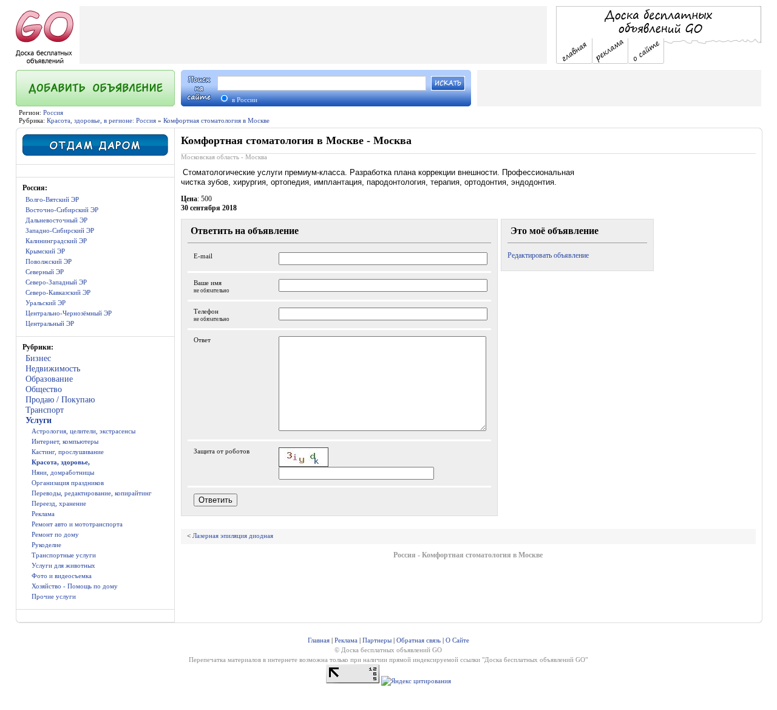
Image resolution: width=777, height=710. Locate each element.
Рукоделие (46, 544)
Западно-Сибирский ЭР (59, 230)
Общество (43, 389)
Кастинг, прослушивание (68, 451)
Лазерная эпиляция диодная (232, 535)
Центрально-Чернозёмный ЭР (68, 313)
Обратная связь (418, 640)
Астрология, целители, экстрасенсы (83, 431)
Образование (49, 379)
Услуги (38, 420)
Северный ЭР (44, 271)
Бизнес (38, 358)
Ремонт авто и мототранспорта (77, 524)
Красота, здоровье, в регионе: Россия (101, 120)
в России (243, 99)
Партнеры (377, 640)
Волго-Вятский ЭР (52, 199)
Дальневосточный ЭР (56, 220)
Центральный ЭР (49, 323)
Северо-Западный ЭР (56, 282)
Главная (319, 640)
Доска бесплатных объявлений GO (534, 659)
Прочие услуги (54, 596)
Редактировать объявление (548, 255)
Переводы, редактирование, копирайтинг (92, 493)
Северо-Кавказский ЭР (57, 292)
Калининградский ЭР (56, 240)
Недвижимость (52, 368)
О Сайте (457, 640)
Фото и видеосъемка (62, 575)
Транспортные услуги (64, 555)
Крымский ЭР (45, 251)
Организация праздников (68, 482)
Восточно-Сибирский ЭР (61, 209)
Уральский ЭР (45, 302)
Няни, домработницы (63, 472)
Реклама (43, 513)
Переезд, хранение (59, 503)
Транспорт (44, 410)
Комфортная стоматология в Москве (216, 120)
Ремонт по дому (55, 534)
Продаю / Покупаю (60, 399)
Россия (53, 112)
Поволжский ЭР (48, 261)
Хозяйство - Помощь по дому (75, 586)
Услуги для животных (63, 565)
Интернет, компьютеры (65, 441)
